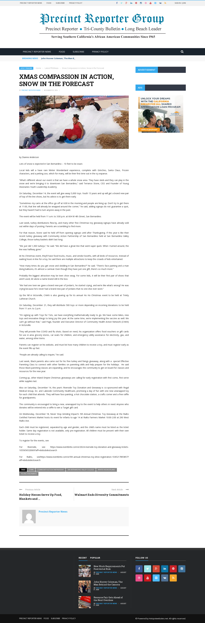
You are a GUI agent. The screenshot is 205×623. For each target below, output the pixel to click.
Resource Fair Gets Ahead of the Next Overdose (108, 599)
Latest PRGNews (26, 68)
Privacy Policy (75, 3)
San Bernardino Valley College (81, 470)
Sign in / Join (180, 3)
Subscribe (60, 3)
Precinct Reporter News (31, 3)
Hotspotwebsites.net (158, 618)
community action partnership (50, 470)
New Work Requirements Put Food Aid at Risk (109, 567)
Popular (95, 557)
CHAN (31, 470)
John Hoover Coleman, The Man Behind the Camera (66, 58)
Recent (83, 557)
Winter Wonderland (106, 470)
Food (49, 3)
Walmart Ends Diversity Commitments (101, 494)
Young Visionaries (29, 474)
